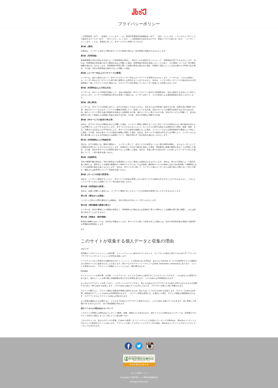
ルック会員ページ (139, 373)
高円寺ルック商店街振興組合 (145, 377)
